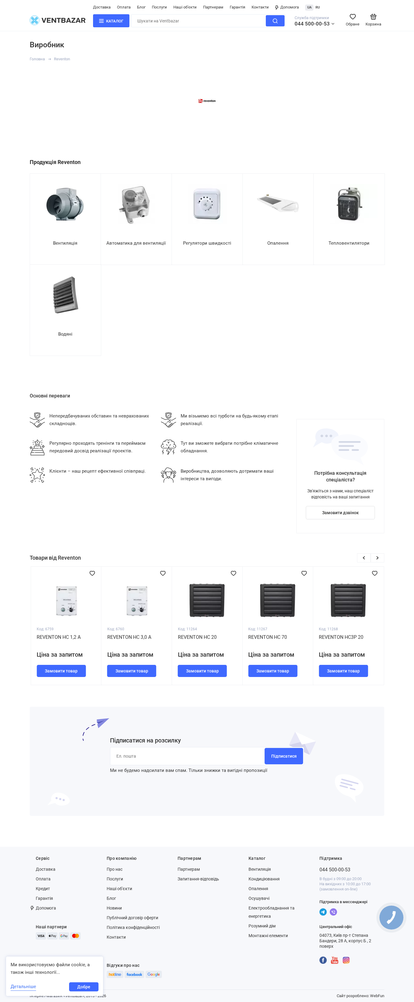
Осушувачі (259, 898)
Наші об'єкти (185, 7)
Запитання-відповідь (198, 878)
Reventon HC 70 (197, 637)
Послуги (159, 7)
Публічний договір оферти (132, 917)
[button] (364, 557)
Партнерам (213, 7)
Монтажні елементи (268, 935)
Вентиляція (260, 869)
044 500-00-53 (312, 24)
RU (318, 7)
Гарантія (237, 7)
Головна (37, 59)
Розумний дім (262, 925)
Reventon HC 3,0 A (59, 637)
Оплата (124, 7)
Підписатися (284, 756)
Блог (141, 7)
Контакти (260, 7)
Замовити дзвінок (340, 512)
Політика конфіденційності (133, 927)
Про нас (114, 869)
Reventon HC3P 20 (270, 637)
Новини (114, 908)
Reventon (62, 59)
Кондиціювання (264, 878)
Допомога (289, 7)
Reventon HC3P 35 (341, 637)
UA (309, 7)
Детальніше (23, 986)
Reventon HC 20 (126, 637)
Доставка (102, 7)
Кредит (43, 888)
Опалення (258, 888)
